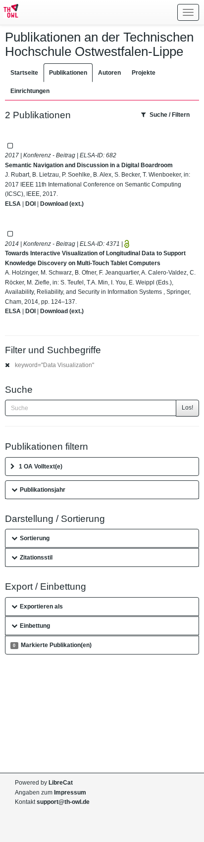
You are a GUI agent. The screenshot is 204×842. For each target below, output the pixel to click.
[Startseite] (9, 12)
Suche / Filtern (170, 114)
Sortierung (35, 538)
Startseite (24, 72)
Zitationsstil (36, 557)
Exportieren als (41, 606)
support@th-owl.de (63, 801)
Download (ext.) (62, 203)
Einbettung (35, 625)
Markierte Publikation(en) (52, 645)
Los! (187, 407)
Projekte (143, 72)
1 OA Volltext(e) (40, 466)
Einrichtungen (30, 91)
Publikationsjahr (42, 489)
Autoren (109, 72)
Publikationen (68, 72)
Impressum (70, 792)
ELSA (13, 203)
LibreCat (61, 782)
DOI (30, 203)
